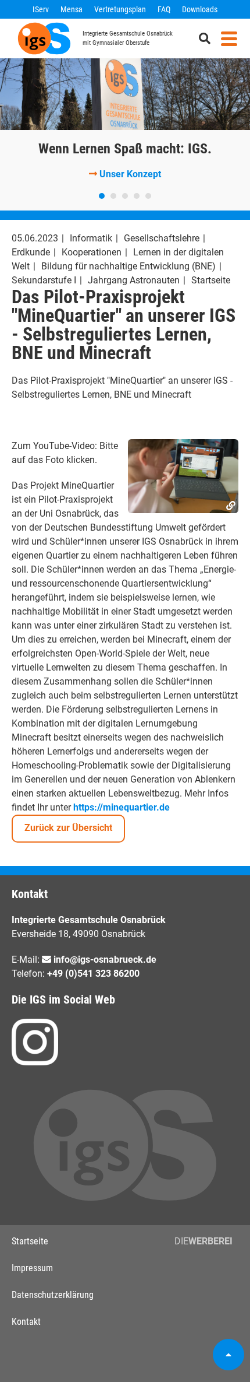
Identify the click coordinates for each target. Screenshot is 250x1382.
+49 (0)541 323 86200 (93, 973)
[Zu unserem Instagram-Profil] (35, 1042)
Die (203, 1241)
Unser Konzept (130, 174)
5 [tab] (148, 196)
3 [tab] (125, 196)
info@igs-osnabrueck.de (104, 959)
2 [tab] (113, 196)
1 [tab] (102, 196)
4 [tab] (137, 196)
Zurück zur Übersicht (68, 827)
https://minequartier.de (121, 807)
